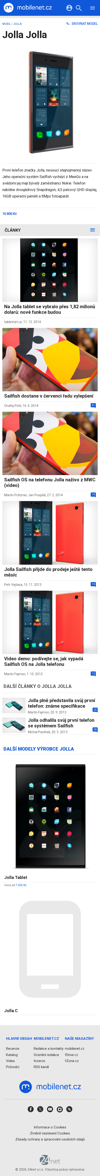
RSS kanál (41, 1067)
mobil (6, 24)
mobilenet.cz (74, 1049)
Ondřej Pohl (12, 406)
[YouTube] (50, 1111)
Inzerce (39, 1061)
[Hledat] (78, 9)
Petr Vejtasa (13, 584)
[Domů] (27, 8)
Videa (10, 1061)
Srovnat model (84, 24)
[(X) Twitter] (40, 1111)
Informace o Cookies (50, 1127)
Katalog (12, 1055)
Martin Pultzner (15, 495)
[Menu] (93, 9)
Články (13, 230)
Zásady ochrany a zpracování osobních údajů (50, 1139)
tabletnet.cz (13, 322)
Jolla (17, 24)
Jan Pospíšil (37, 495)
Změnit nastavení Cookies (50, 1133)
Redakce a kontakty (48, 1049)
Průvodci (12, 1067)
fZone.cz (72, 1061)
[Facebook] (31, 1111)
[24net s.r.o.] (50, 1163)
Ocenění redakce (46, 1055)
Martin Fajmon (14, 674)
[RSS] (69, 1111)
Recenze (12, 1049)
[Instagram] (60, 1111)
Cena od (15, 885)
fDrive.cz (71, 1055)
